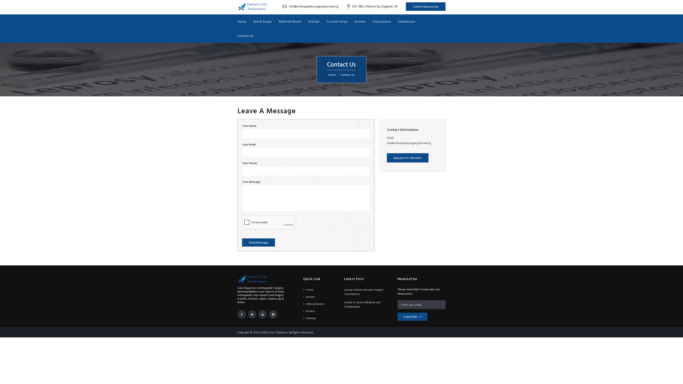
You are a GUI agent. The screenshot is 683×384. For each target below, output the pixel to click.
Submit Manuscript (425, 7)
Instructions (382, 21)
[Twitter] (252, 314)
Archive (360, 21)
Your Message (251, 181)
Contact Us (245, 36)
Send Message (258, 242)
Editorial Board (290, 21)
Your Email (249, 144)
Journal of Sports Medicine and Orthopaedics (362, 304)
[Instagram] (273, 314)
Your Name (249, 125)
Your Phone (249, 163)
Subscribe (410, 317)
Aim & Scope (262, 21)
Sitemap (311, 318)
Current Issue (337, 21)
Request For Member (408, 158)
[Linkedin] (262, 314)
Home (241, 21)
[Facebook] (241, 314)
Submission (406, 21)
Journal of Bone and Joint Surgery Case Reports (363, 292)
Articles (314, 21)
